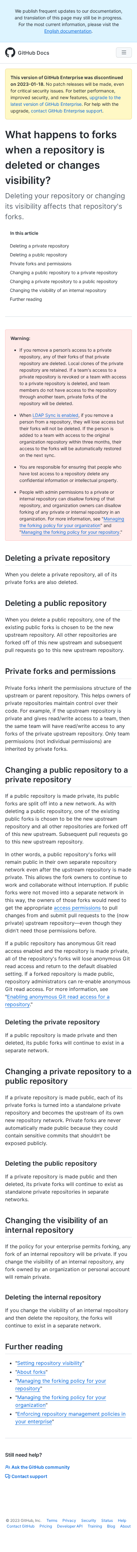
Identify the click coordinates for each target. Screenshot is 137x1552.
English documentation (67, 31)
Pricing (46, 1526)
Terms (52, 1520)
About (125, 1526)
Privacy (69, 1520)
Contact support (29, 1476)
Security (88, 1520)
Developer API (70, 1526)
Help (122, 1520)
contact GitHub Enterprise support (66, 110)
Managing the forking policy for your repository (70, 532)
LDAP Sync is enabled (55, 415)
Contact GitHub (20, 1526)
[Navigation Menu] (124, 52)
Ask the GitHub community (40, 1467)
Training (95, 1526)
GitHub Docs (33, 53)
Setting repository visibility (49, 1363)
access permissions (77, 908)
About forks (31, 1372)
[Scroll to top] (123, 1538)
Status (107, 1520)
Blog (111, 1526)
